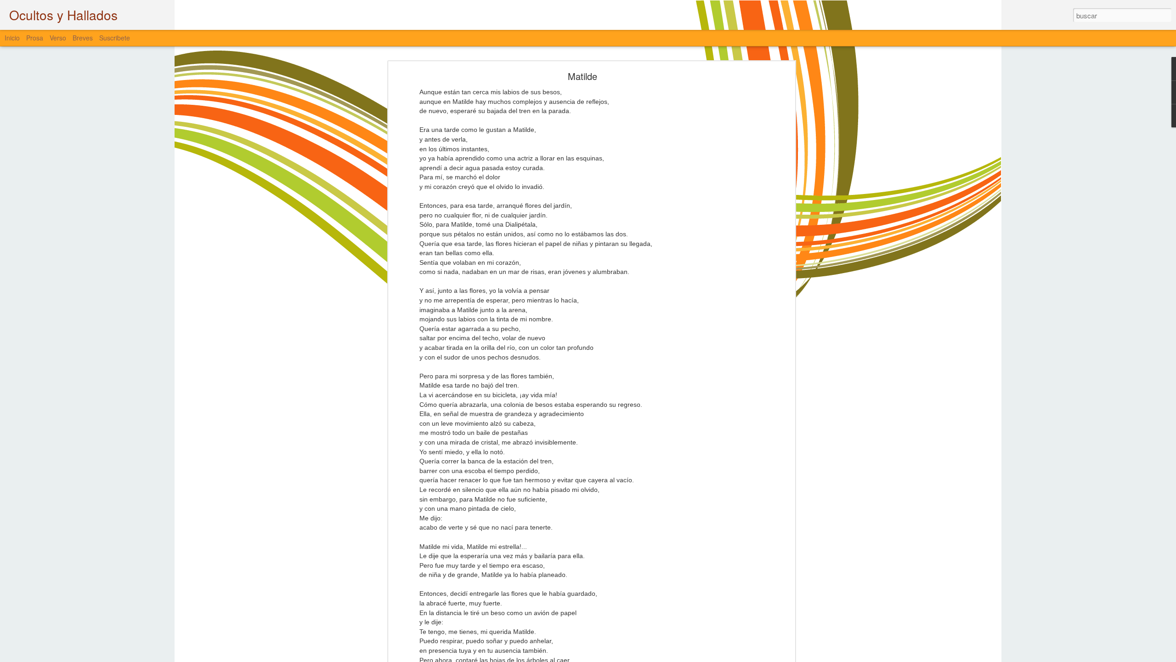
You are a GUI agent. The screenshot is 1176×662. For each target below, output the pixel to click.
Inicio (12, 37)
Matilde (582, 76)
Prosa (34, 37)
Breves (83, 37)
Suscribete (114, 37)
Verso (58, 37)
